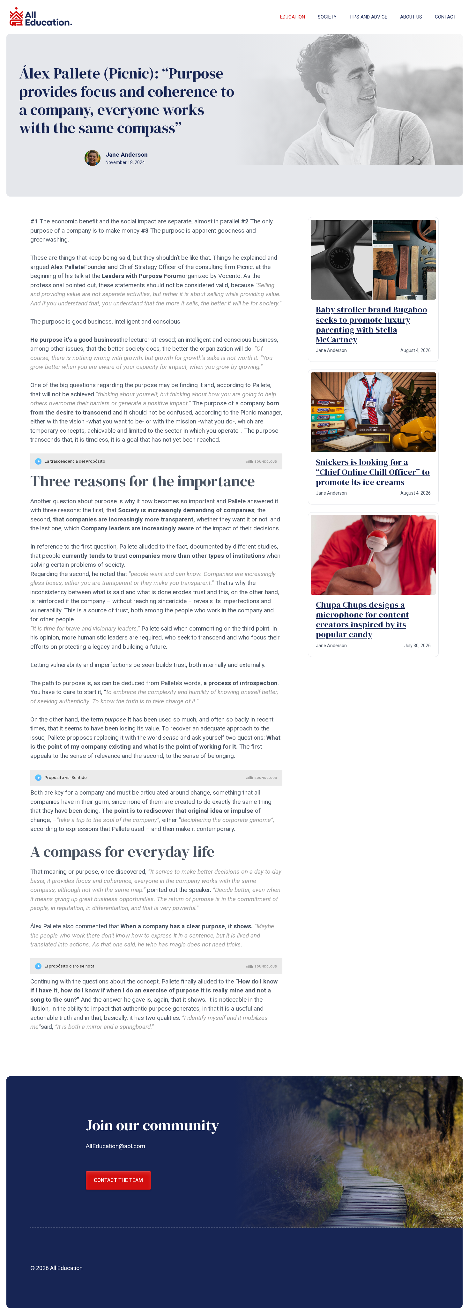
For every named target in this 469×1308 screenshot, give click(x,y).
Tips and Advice (368, 17)
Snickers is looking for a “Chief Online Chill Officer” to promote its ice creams (373, 472)
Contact (445, 17)
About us (411, 17)
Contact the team (118, 1180)
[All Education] (41, 17)
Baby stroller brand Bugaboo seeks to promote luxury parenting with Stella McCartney (371, 324)
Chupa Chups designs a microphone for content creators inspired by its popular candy (362, 619)
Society (327, 17)
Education (292, 17)
